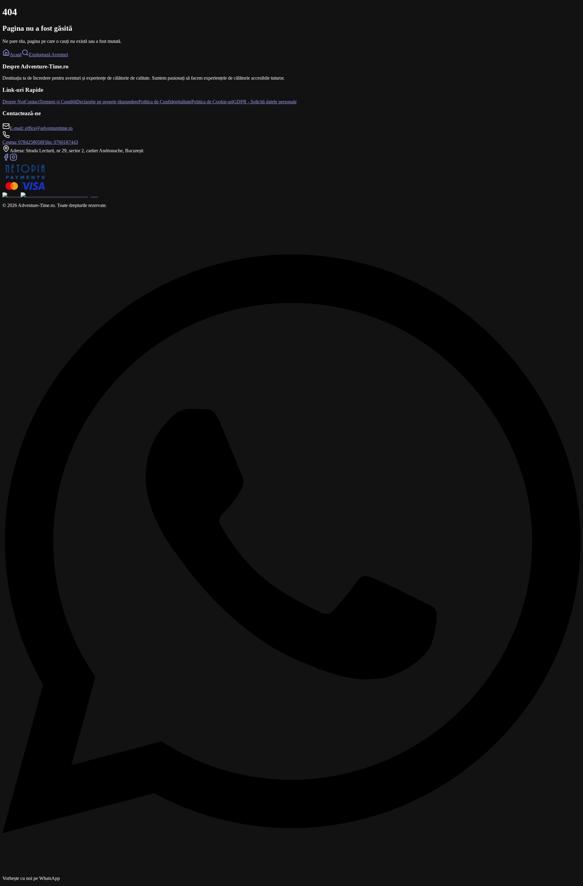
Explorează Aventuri (48, 54)
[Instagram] (13, 159)
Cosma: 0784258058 (22, 142)
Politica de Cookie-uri (212, 101)
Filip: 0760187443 (60, 142)
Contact (32, 101)
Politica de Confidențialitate (164, 101)
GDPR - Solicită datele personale (265, 101)
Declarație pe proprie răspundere (107, 101)
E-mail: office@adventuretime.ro (41, 128)
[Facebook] (6, 159)
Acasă (16, 54)
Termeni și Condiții (57, 101)
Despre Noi (13, 101)
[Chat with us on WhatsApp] (291, 872)
